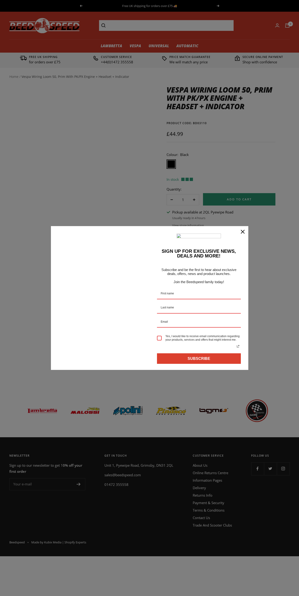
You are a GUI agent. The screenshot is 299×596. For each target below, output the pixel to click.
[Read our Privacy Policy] (238, 346)
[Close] (242, 231)
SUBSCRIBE (199, 359)
